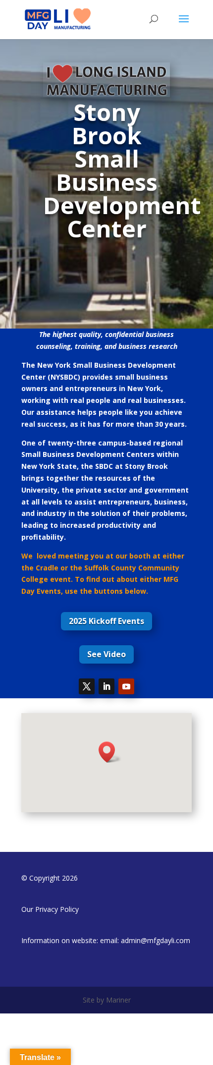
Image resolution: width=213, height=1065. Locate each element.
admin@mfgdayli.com (155, 940)
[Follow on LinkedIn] (106, 686)
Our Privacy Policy (50, 909)
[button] (110, 752)
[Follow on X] (87, 686)
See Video (106, 654)
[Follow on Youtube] (126, 686)
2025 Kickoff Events (106, 621)
